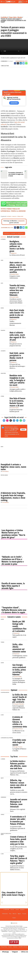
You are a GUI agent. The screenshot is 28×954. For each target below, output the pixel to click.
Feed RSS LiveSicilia (23, 946)
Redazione (13, 253)
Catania (17, 909)
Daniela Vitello (15, 274)
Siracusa (24, 913)
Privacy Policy (4, 946)
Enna (10, 913)
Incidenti (9, 216)
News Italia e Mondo (15, 17)
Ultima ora (21, 952)
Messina (14, 913)
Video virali (20, 216)
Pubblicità (15, 946)
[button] (2, 902)
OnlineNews (5, 471)
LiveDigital (10, 61)
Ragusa (19, 913)
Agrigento (22, 909)
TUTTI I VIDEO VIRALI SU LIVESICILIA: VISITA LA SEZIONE (13, 210)
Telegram (12, 952)
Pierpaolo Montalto (19, 704)
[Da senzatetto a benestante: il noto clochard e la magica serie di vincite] (12, 174)
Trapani (14, 917)
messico (14, 216)
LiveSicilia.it (4, 17)
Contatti (10, 946)
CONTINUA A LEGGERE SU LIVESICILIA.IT (14, 233)
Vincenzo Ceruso (18, 728)
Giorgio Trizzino (18, 747)
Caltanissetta (5, 913)
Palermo (12, 909)
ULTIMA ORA (6, 909)
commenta (21, 221)
